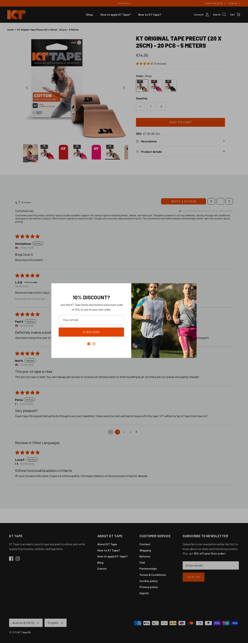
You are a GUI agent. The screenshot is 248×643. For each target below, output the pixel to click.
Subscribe (91, 332)
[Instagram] (94, 343)
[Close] (192, 288)
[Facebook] (89, 343)
